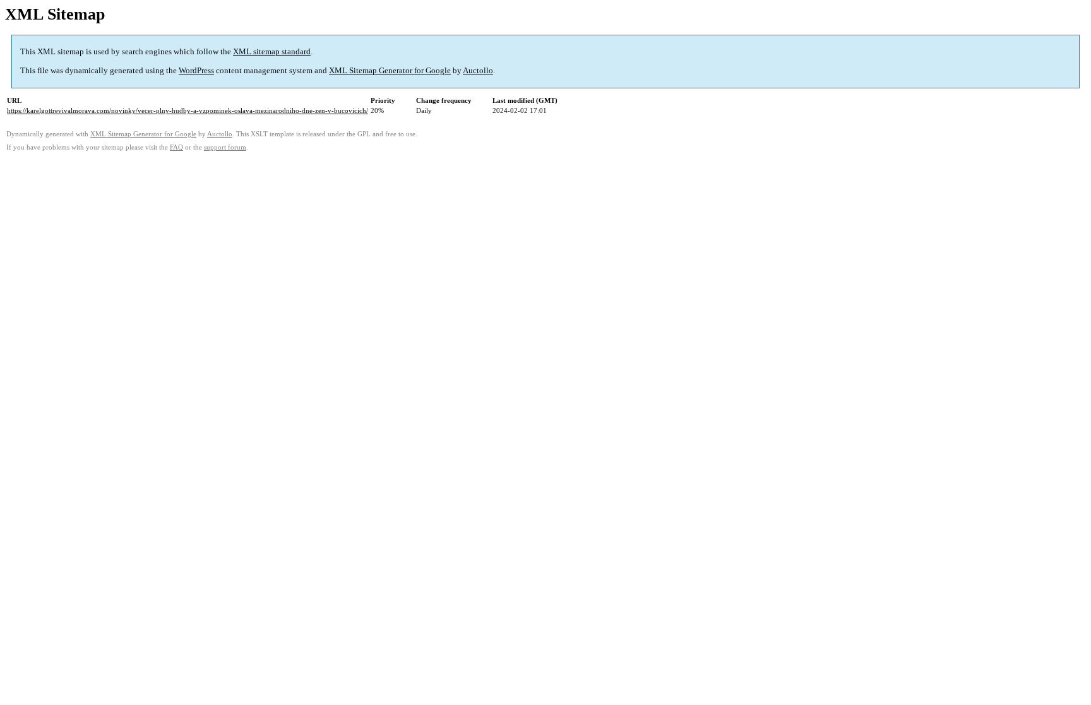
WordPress (196, 70)
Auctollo (478, 70)
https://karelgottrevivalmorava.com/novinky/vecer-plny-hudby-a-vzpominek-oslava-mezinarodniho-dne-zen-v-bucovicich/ (187, 110)
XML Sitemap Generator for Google (390, 70)
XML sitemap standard (272, 51)
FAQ (176, 147)
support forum (225, 147)
